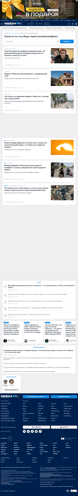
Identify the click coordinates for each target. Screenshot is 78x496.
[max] (36, 431)
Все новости (15, 33)
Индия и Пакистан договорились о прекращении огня (25, 75)
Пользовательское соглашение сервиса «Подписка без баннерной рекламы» (56, 486)
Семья (52, 420)
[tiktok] (40, 431)
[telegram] (24, 431)
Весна (24, 408)
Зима (39, 403)
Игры (73, 20)
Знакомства (14, 20)
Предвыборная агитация (7, 418)
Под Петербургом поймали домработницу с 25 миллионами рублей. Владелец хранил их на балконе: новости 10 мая (24, 53)
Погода (21, 20)
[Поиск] (69, 24)
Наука (39, 416)
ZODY (61, 20)
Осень (52, 406)
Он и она (53, 403)
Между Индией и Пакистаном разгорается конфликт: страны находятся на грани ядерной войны (25, 167)
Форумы (26, 20)
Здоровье (25, 420)
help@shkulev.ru (11, 484)
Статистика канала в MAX (8, 420)
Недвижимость (5, 20)
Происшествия (55, 411)
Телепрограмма (34, 20)
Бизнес (25, 406)
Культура (40, 408)
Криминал (41, 406)
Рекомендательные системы (46, 484)
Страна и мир (67, 408)
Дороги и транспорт (28, 413)
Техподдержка (5, 416)
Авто (24, 403)
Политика (53, 408)
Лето (39, 411)
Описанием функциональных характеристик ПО (50, 474)
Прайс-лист (4, 406)
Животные (26, 418)
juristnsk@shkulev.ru (5, 483)
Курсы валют (55, 20)
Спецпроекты (67, 416)
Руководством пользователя (46, 473)
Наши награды (5, 411)
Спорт (65, 403)
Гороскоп (48, 20)
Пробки (39, 24)
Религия (53, 418)
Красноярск (7, 33)
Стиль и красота (68, 406)
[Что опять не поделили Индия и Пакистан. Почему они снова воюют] (62, 101)
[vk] (28, 431)
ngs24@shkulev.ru (18, 480)
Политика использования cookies (47, 482)
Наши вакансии (5, 413)
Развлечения (54, 416)
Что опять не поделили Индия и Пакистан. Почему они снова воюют (26, 97)
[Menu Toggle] (2, 24)
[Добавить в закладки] (73, 65)
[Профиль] (76, 24)
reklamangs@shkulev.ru (51, 468)
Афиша (42, 20)
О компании (4, 408)
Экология (66, 411)
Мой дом (40, 413)
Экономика (67, 413)
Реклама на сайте (5, 403)
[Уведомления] (72, 24)
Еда (24, 416)
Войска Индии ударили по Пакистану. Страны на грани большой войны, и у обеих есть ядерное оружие (25, 145)
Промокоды (67, 20)
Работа (53, 413)
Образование (41, 420)
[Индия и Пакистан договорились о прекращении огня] (62, 78)
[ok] (32, 431)
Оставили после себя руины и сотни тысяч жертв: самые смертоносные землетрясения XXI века (26, 189)
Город (24, 411)
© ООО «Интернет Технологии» (8, 491)
